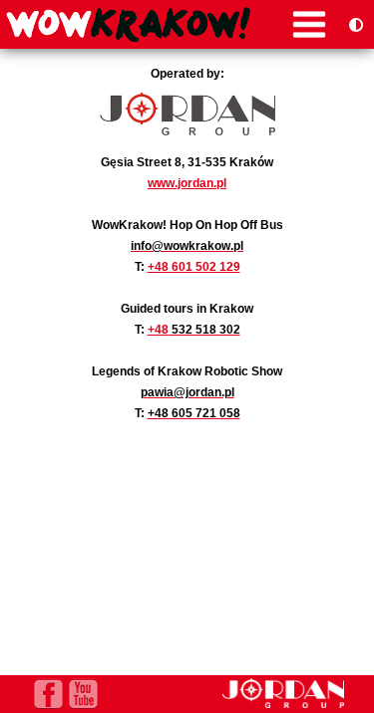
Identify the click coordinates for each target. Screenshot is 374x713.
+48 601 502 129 (194, 266)
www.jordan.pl (187, 182)
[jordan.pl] (283, 703)
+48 (158, 329)
